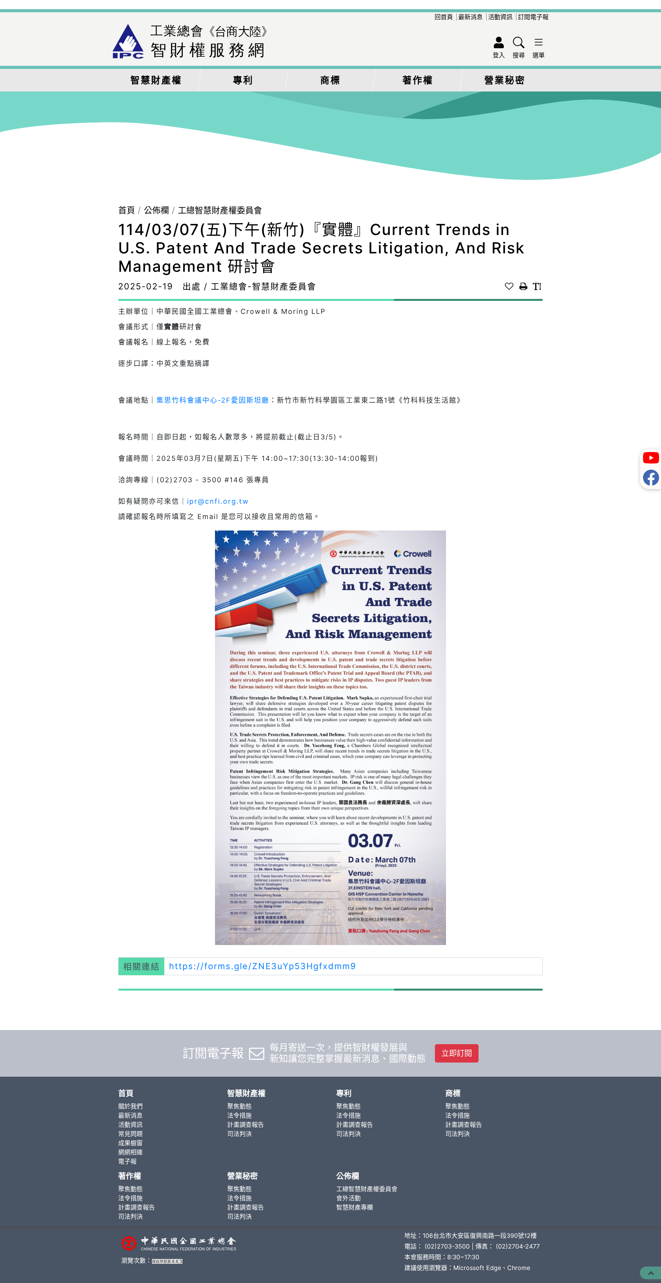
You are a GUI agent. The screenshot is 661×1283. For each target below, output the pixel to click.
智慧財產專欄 (354, 1207)
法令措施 (239, 1115)
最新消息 (470, 17)
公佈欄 (156, 210)
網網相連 (130, 1152)
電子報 (127, 1161)
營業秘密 (505, 80)
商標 (330, 80)
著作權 (417, 80)
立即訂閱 (456, 1053)
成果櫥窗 (130, 1143)
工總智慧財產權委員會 (220, 210)
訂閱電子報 (533, 17)
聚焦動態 (239, 1106)
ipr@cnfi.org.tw (218, 501)
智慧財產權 (156, 80)
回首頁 (444, 17)
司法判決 (239, 1134)
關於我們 (130, 1106)
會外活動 (348, 1198)
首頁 (126, 210)
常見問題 (130, 1134)
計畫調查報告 (245, 1124)
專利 (243, 80)
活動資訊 (500, 17)
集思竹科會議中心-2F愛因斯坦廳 (212, 400)
